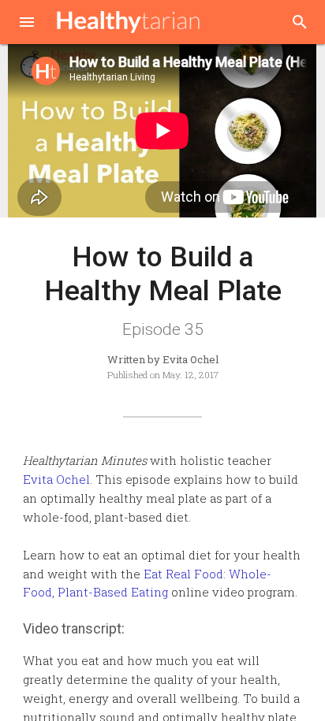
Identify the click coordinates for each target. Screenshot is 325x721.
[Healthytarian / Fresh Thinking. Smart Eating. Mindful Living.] (128, 22)
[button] (27, 24)
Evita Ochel (56, 479)
